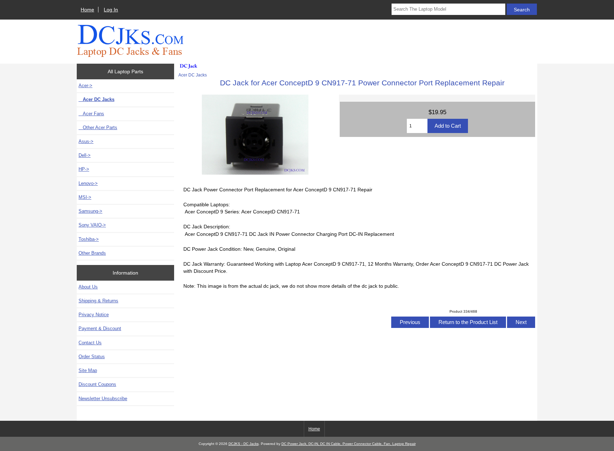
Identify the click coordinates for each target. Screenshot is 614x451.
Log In (111, 9)
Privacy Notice (94, 314)
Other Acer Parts (98, 127)
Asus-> (86, 141)
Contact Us (90, 342)
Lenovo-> (88, 183)
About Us (88, 287)
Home (87, 9)
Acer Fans (91, 113)
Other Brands (92, 253)
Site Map (88, 370)
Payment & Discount (100, 328)
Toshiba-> (89, 239)
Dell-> (85, 155)
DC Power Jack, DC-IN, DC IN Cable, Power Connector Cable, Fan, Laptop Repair (348, 444)
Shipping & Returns (98, 300)
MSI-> (85, 197)
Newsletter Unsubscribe (103, 398)
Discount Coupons (97, 384)
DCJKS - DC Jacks (243, 444)
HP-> (84, 169)
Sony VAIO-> (92, 225)
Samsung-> (90, 211)
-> (85, 85)
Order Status (92, 356)
